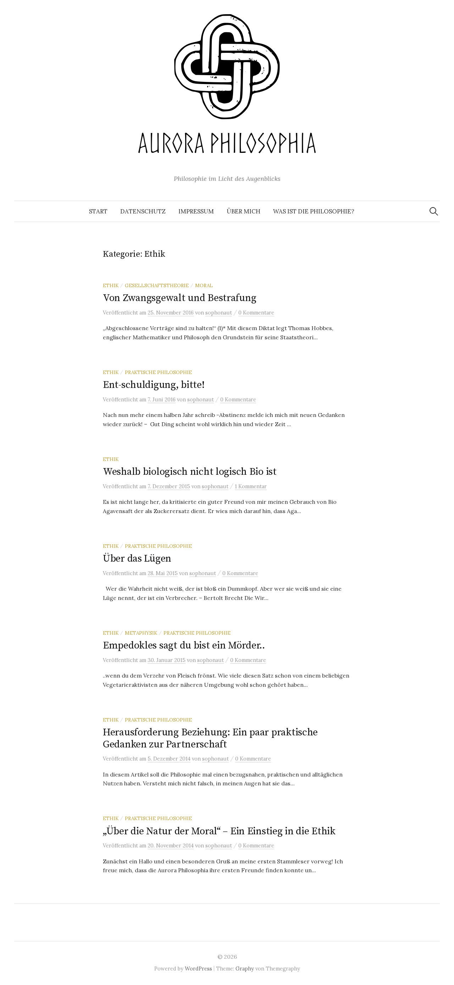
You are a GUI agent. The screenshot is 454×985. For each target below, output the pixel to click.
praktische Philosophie (158, 372)
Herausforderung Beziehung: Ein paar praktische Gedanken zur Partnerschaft (210, 738)
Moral (204, 285)
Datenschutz (143, 211)
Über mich (243, 211)
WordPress (198, 968)
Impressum (196, 211)
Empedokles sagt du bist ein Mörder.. (184, 645)
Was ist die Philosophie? (313, 211)
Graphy (245, 968)
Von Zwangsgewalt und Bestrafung (179, 298)
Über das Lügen (137, 558)
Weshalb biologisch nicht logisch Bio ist (190, 472)
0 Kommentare (256, 312)
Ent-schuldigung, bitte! (154, 385)
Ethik (110, 285)
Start (98, 211)
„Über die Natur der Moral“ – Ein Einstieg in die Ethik (219, 831)
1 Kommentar (251, 486)
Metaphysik (141, 633)
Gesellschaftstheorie (157, 285)
